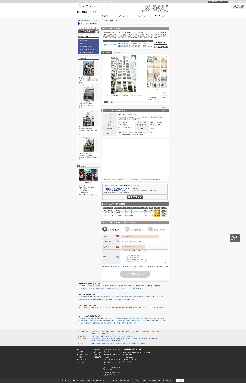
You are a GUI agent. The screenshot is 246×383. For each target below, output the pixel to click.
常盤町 (122, 296)
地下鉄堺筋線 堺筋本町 (86, 52)
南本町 (148, 296)
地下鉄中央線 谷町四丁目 (87, 49)
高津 (152, 296)
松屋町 (131, 46)
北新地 (132, 320)
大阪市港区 (106, 286)
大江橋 (86, 320)
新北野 (128, 336)
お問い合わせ (97, 352)
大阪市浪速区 (131, 286)
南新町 (114, 44)
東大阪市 (140, 288)
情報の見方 (165, 107)
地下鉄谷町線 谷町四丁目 (87, 46)
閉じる (180, 380)
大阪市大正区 (113, 286)
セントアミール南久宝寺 (85, 77)
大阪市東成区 (158, 286)
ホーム (80, 349)
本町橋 (156, 296)
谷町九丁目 (129, 307)
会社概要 (80, 352)
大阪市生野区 (83, 288)
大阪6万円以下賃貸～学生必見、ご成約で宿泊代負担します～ (112, 362)
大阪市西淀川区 (140, 286)
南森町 (137, 318)
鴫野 (134, 323)
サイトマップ (82, 359)
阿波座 (152, 320)
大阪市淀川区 (117, 288)
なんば (105, 307)
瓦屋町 (103, 296)
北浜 (80, 310)
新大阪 (142, 343)
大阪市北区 (125, 288)
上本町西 (105, 299)
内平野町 (161, 296)
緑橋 (91, 323)
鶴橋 (148, 320)
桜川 (114, 323)
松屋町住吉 (128, 296)
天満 (136, 320)
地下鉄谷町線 (121, 43)
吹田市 (131, 288)
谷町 (80, 296)
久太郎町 (85, 299)
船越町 (129, 299)
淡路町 (120, 299)
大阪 (160, 320)
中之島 (81, 323)
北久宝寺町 (86, 296)
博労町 (113, 296)
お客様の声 (97, 349)
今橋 (132, 299)
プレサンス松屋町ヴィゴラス (86, 127)
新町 (110, 336)
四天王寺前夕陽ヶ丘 (122, 323)
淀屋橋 (93, 307)
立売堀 (115, 336)
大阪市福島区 (91, 286)
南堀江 (97, 336)
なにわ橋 (113, 318)
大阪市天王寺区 (122, 286)
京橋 (104, 320)
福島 (98, 323)
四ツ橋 (108, 320)
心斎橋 (100, 307)
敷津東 (102, 336)
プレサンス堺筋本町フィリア (86, 153)
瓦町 (80, 299)
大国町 (120, 343)
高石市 (135, 288)
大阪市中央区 (109, 44)
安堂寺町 (138, 296)
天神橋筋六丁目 (108, 323)
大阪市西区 (99, 286)
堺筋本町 (128, 45)
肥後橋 (100, 320)
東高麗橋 (108, 296)
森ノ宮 (81, 307)
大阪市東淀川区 (149, 286)
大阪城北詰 (132, 318)
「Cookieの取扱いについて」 (155, 380)
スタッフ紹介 (97, 354)
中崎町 (157, 320)
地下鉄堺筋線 (121, 45)
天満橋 (109, 307)
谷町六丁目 (122, 307)
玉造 (136, 299)
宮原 (133, 336)
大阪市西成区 (109, 288)
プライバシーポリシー (117, 266)
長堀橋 (135, 307)
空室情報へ (160, 42)
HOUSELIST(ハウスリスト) (132, 349)
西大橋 (127, 320)
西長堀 (95, 323)
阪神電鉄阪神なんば (107, 340)
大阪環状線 (135, 339)
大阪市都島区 (83, 286)
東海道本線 (117, 340)
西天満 (123, 336)
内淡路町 (99, 299)
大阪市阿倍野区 (100, 288)
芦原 (119, 336)
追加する (164, 210)
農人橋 (144, 296)
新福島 (130, 323)
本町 (96, 307)
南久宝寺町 (97, 296)
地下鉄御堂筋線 (96, 339)
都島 (102, 323)
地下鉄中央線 (146, 117)
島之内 (134, 296)
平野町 (115, 299)
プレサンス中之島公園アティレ (87, 102)
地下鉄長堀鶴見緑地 (123, 46)
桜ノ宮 (140, 320)
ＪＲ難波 (86, 323)
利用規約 (105, 266)
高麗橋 (95, 299)
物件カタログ (82, 362)
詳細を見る (157, 210)
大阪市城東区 (91, 288)
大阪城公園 (87, 307)
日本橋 (90, 299)
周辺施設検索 (97, 357)
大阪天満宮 (125, 318)
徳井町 (111, 299)
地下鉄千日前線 (143, 339)
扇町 (123, 320)
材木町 (91, 296)
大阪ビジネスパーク (147, 307)
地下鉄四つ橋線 (96, 340)
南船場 (118, 296)
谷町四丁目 (129, 43)
